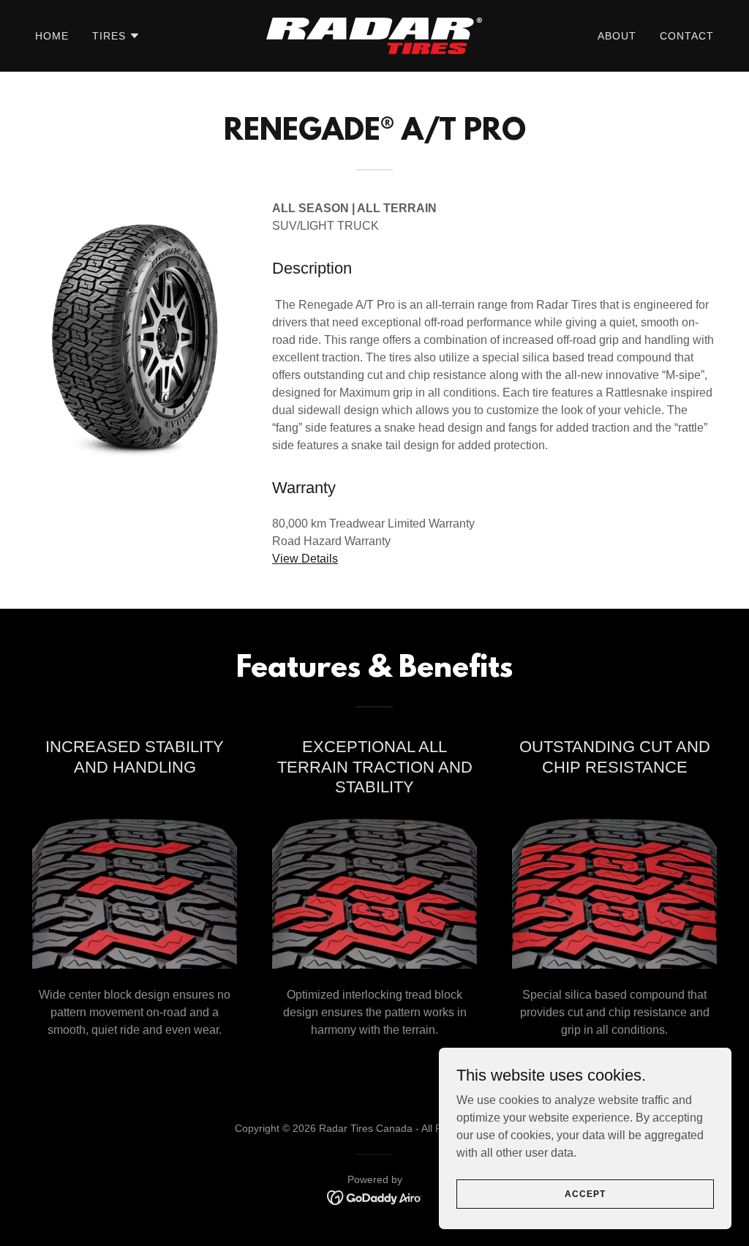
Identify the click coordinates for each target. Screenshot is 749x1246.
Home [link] (52, 36)
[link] (374, 35)
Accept (585, 1193)
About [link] (617, 36)
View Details (305, 558)
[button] (116, 36)
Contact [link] (687, 36)
